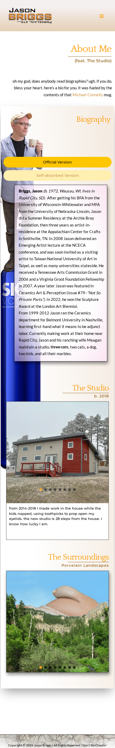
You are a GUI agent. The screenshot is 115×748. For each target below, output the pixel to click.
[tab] (57, 162)
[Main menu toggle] (101, 16)
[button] (57, 452)
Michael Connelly (87, 94)
